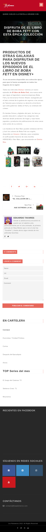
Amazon (16, 134)
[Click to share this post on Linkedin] (35, 187)
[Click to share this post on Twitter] (19, 187)
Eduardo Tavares (24, 218)
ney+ (22, 90)
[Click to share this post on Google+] (27, 187)
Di (19, 90)
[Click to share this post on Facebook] (11, 187)
